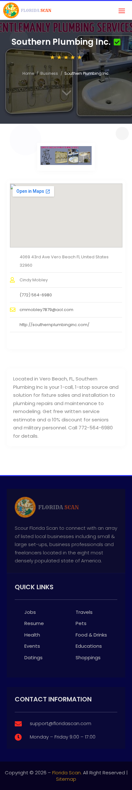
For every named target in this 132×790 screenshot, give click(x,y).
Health (32, 634)
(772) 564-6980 (36, 295)
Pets (81, 623)
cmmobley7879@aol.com (46, 310)
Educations (89, 646)
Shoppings (88, 657)
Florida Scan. (67, 772)
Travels (84, 612)
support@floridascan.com (60, 723)
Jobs (30, 612)
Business (49, 73)
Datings (33, 657)
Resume (34, 623)
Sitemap (66, 779)
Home (28, 73)
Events (32, 646)
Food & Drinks (91, 634)
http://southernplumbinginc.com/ (54, 325)
